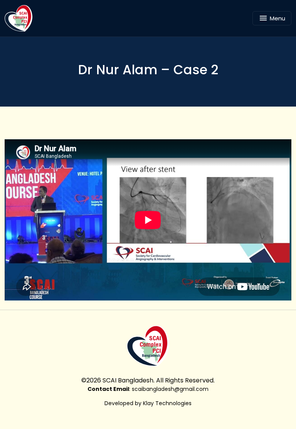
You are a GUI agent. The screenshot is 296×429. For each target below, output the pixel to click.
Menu (277, 18)
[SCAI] (21, 18)
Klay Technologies (167, 403)
